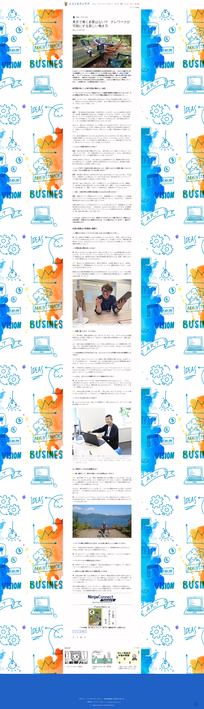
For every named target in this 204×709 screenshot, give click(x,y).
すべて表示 (136, 647)
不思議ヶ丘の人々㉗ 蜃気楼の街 (101, 667)
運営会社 (89, 701)
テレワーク (76, 631)
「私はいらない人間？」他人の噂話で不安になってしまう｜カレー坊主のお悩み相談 (127, 668)
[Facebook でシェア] (73, 637)
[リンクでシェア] (85, 637)
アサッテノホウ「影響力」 (75, 666)
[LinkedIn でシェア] (81, 637)
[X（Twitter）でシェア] (77, 637)
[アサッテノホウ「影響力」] (76, 657)
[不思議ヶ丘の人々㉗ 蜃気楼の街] (102, 657)
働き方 (83, 631)
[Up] (196, 704)
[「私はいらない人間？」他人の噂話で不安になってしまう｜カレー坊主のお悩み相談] (127, 657)
